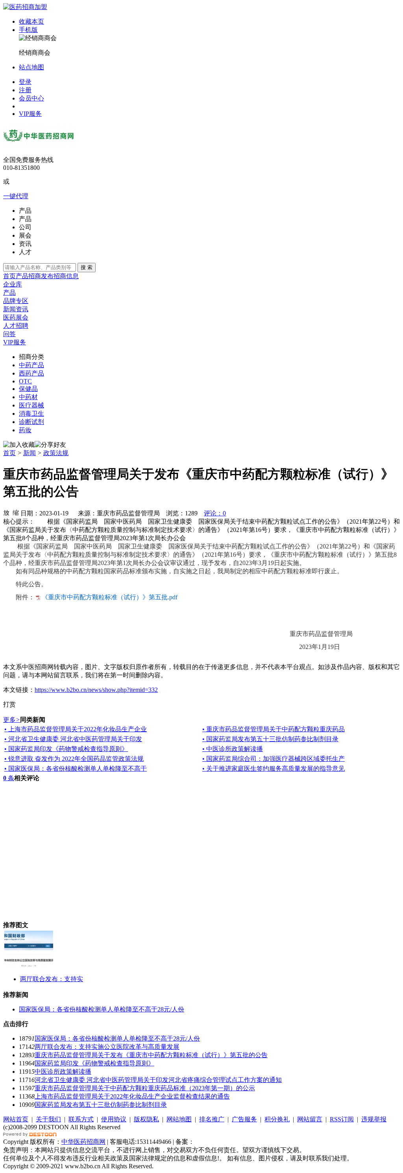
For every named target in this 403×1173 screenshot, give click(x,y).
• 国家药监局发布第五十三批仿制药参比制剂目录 (270, 739)
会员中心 (31, 98)
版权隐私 (146, 1119)
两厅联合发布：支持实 (51, 979)
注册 (25, 90)
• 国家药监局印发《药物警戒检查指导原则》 (66, 748)
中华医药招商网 (83, 1141)
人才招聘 (15, 325)
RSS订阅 (342, 1119)
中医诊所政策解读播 (63, 1071)
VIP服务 (30, 113)
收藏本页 (31, 21)
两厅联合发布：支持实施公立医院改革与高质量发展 (107, 1046)
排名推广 (211, 1119)
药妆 (25, 430)
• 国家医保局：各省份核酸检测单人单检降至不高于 (75, 768)
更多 (11, 719)
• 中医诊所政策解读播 (232, 748)
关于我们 (48, 1119)
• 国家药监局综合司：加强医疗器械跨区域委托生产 (273, 758)
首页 (9, 276)
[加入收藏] (19, 445)
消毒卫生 (31, 413)
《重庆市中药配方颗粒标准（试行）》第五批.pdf (109, 597)
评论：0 (215, 513)
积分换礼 (277, 1119)
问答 (9, 334)
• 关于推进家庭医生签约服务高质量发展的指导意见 (273, 768)
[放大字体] (6, 512)
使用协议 (113, 1119)
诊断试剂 (31, 421)
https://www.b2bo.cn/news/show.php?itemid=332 (96, 689)
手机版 (28, 29)
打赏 (9, 704)
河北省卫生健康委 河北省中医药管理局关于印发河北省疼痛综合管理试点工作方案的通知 (158, 1079)
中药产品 (31, 365)
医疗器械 (31, 405)
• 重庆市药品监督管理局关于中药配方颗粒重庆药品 (273, 729)
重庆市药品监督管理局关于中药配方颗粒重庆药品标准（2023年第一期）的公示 (145, 1088)
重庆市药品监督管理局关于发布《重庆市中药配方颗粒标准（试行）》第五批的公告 (151, 1055)
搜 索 (86, 267)
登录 (25, 81)
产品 (9, 292)
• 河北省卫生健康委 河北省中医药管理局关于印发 (73, 739)
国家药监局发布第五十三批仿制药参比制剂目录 (101, 1104)
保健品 (28, 388)
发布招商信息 (60, 276)
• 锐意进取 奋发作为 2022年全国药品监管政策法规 (74, 758)
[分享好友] (50, 445)
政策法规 (55, 453)
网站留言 (309, 1119)
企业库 (12, 284)
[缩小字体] (16, 512)
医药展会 (15, 317)
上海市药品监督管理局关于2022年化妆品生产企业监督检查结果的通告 (132, 1096)
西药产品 (31, 373)
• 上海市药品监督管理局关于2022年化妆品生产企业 (75, 729)
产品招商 (28, 276)
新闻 (29, 453)
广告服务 (244, 1119)
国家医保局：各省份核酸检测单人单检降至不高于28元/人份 (101, 1009)
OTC (25, 381)
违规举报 (373, 1119)
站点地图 (31, 67)
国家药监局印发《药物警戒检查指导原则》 (94, 1063)
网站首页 (15, 1119)
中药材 (28, 397)
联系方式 (81, 1119)
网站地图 (179, 1119)
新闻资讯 (15, 309)
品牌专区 (15, 300)
